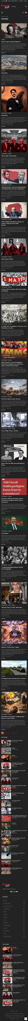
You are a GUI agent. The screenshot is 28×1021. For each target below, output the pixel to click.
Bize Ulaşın (12, 1018)
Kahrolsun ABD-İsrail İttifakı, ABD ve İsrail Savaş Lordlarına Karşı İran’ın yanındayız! (12, 500)
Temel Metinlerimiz (20, 1016)
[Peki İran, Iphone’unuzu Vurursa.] (14, 387)
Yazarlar (17, 1018)
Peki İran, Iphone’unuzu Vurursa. (11, 399)
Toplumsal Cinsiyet (7, 1015)
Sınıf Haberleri (20, 1013)
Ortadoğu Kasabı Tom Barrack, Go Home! (13, 678)
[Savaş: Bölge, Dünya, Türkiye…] (14, 419)
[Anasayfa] (5, 6)
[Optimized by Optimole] (25, 1019)
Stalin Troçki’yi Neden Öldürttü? (10, 41)
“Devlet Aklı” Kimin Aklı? (8, 156)
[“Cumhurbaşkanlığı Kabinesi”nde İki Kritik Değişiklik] (14, 555)
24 (13, 732)
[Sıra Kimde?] (14, 522)
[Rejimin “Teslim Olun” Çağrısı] (14, 632)
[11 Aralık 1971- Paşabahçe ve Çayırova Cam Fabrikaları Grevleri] (14, 313)
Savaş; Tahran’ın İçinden (16, 800)
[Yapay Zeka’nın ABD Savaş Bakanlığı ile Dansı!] (14, 452)
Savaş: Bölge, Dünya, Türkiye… (10, 430)
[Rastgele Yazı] (22, 12)
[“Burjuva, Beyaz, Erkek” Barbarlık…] (14, 593)
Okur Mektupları (8, 1016)
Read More (3, 52)
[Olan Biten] (14, 62)
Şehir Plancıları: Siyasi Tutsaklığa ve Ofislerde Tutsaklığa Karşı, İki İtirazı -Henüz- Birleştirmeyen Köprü (12, 364)
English (14, 1016)
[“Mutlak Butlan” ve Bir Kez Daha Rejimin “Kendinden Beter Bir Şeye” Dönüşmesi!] (14, 176)
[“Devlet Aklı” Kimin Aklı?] (14, 140)
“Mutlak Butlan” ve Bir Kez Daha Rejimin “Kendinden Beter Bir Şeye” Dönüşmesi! (19, 971)
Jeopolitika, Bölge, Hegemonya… (17, 868)
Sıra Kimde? (5, 533)
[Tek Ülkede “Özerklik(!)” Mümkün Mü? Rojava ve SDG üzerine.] (14, 702)
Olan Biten (4, 73)
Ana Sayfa (8, 1013)
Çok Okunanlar (4, 113)
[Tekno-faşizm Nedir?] (14, 246)
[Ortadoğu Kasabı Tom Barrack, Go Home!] (14, 668)
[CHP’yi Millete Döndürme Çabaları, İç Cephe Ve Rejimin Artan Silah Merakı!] (14, 210)
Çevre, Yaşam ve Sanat (16, 1015)
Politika (15, 1013)
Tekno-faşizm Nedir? (7, 259)
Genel (9, 605)
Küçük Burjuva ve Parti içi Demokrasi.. (18, 853)
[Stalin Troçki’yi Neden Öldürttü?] (14, 30)
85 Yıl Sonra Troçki (15, 845)
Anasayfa (3, 16)
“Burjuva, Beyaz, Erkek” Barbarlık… (12, 607)
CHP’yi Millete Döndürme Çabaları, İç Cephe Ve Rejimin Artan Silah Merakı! (12, 223)
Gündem (3, 39)
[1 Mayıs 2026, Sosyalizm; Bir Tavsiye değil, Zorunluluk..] (14, 279)
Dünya (9, 428)
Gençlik (23, 1015)
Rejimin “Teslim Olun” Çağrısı (10, 647)
